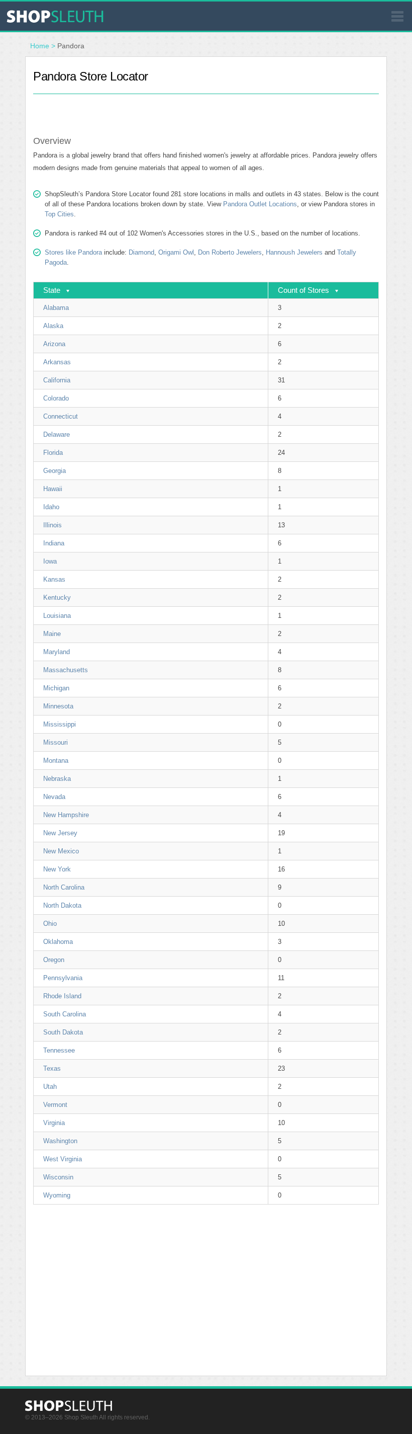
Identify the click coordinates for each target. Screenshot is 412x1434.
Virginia (54, 1123)
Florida (53, 452)
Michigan (56, 688)
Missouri (55, 742)
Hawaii (52, 489)
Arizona (54, 344)
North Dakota (62, 905)
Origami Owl (176, 252)
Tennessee (59, 1050)
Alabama (56, 307)
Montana (55, 760)
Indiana (53, 543)
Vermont (55, 1104)
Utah (50, 1086)
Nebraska (57, 778)
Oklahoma (58, 941)
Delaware (56, 434)
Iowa (50, 561)
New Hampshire (66, 815)
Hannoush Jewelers (294, 252)
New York (57, 869)
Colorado (56, 398)
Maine (52, 634)
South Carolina (64, 1014)
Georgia (54, 470)
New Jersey (60, 833)
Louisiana (57, 615)
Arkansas (57, 362)
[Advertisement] (206, 109)
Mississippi (59, 724)
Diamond (141, 252)
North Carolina (63, 887)
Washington (60, 1141)
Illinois (52, 525)
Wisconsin (58, 1177)
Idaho (51, 507)
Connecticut (60, 416)
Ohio (50, 923)
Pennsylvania (62, 978)
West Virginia (62, 1159)
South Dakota (63, 1032)
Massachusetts (65, 670)
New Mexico (61, 851)
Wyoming (56, 1195)
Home (39, 46)
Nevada (54, 797)
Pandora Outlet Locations (260, 204)
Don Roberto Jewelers (230, 252)
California (56, 380)
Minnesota (58, 706)
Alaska (53, 326)
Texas (52, 1068)
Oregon (53, 960)
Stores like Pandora (73, 252)
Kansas (54, 579)
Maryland (56, 652)
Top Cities (59, 214)
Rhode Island (62, 996)
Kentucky (57, 597)
